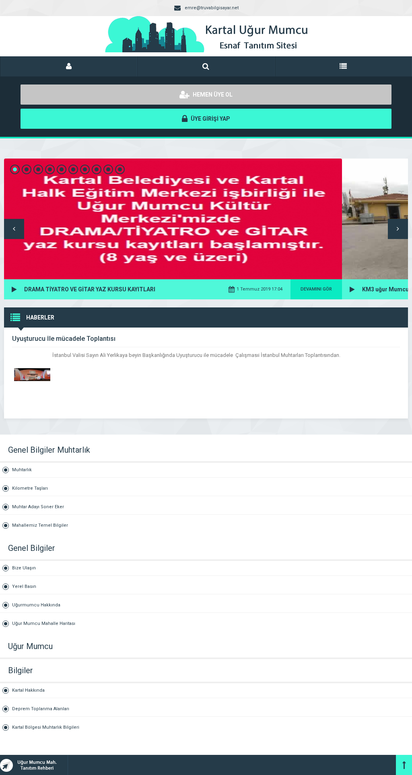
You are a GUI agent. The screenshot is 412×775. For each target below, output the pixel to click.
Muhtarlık (22, 469)
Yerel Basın (24, 586)
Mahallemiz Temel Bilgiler (40, 525)
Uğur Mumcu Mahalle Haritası (43, 623)
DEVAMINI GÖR (316, 289)
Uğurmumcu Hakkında (36, 605)
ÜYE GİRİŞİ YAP (210, 118)
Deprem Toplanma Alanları (40, 708)
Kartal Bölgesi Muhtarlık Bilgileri (45, 727)
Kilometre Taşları (30, 488)
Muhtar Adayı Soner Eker (38, 506)
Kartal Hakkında (28, 690)
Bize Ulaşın (24, 568)
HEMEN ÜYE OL (212, 94)
